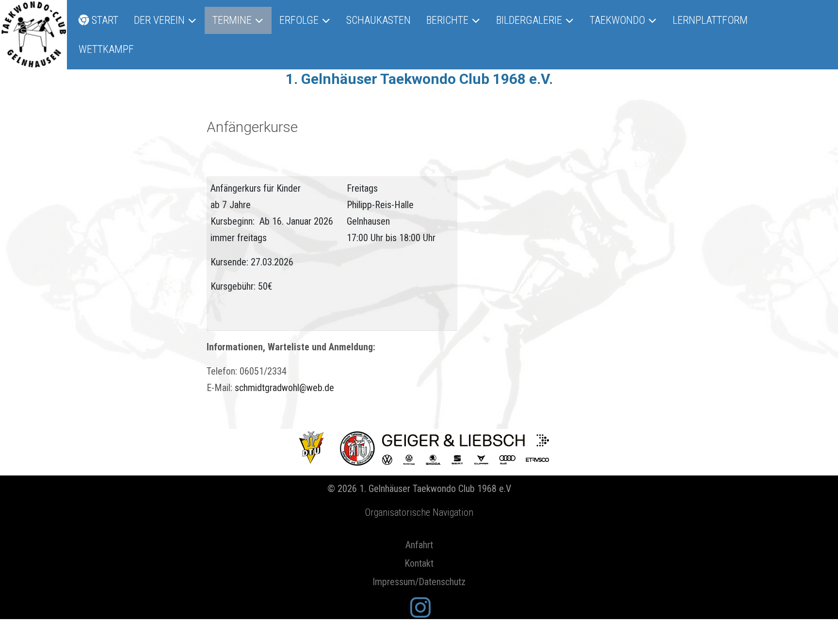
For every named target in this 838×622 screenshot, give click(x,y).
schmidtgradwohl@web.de (284, 387)
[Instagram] (420, 608)
